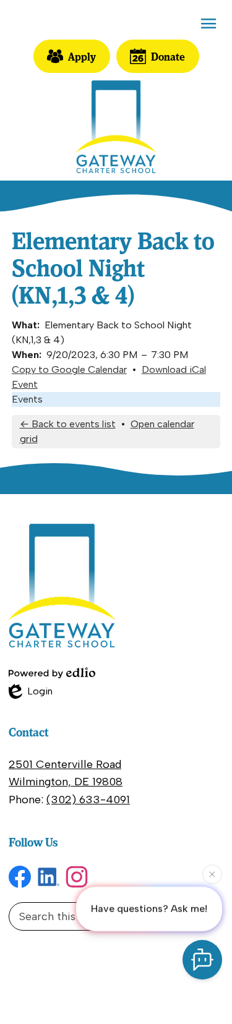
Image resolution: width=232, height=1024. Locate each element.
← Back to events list (68, 424)
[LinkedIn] (48, 877)
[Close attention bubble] (212, 874)
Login (31, 692)
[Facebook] (20, 877)
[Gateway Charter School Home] (116, 126)
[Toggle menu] (208, 23)
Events (27, 399)
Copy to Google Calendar (69, 369)
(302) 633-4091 (88, 799)
